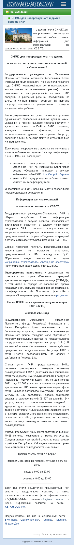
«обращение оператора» (54, 261)
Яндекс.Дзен (12, 523)
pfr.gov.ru (61, 295)
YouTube (47, 519)
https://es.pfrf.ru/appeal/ (55, 174)
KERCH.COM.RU (15, 506)
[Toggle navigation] (63, 4)
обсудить (46, 534)
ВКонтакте (11, 519)
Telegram (60, 519)
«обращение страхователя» (22, 261)
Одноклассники (30, 519)
